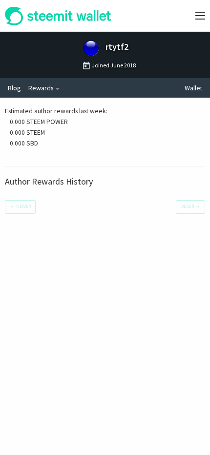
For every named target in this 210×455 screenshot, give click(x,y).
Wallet (193, 87)
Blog (14, 87)
